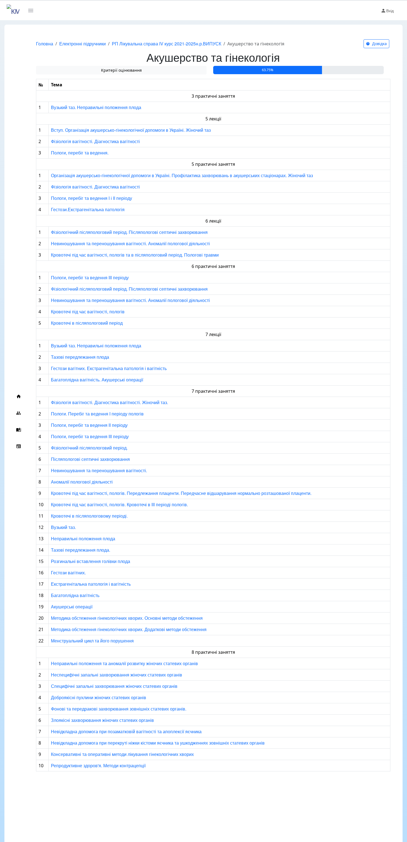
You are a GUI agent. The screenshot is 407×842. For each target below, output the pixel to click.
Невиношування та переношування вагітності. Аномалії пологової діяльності (130, 243)
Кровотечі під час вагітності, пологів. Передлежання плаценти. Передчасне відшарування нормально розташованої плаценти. (181, 493)
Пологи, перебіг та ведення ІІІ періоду (90, 277)
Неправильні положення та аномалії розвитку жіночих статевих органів (124, 663)
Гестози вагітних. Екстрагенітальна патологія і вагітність (109, 368)
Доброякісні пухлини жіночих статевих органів (98, 697)
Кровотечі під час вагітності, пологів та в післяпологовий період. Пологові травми (135, 255)
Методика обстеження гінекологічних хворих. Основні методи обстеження (127, 618)
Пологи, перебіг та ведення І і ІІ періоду (91, 198)
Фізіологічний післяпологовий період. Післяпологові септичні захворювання (129, 232)
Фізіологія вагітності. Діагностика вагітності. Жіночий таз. (109, 402)
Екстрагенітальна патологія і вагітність (91, 584)
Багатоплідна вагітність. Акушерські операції (97, 379)
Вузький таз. (63, 527)
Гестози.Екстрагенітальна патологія (88, 209)
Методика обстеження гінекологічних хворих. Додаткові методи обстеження (129, 629)
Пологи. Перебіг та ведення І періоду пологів (97, 413)
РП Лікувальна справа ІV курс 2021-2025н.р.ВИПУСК (166, 43)
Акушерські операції (71, 606)
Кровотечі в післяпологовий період (87, 323)
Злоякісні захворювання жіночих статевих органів (102, 720)
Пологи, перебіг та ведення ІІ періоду (89, 425)
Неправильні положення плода (83, 538)
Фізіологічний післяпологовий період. (89, 448)
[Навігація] (33, 10)
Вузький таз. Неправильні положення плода (96, 107)
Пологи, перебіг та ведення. (80, 152)
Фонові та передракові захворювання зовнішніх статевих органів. (118, 709)
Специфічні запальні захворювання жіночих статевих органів (114, 686)
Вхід (390, 10)
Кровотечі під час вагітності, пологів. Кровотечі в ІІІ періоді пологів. (119, 504)
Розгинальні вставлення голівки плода (90, 561)
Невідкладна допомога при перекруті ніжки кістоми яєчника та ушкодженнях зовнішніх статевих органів (158, 743)
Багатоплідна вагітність (75, 595)
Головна (44, 43)
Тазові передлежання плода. (80, 550)
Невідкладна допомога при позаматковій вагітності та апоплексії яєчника (126, 731)
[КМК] (13, 10)
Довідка (379, 43)
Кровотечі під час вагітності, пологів (88, 311)
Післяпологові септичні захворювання (90, 459)
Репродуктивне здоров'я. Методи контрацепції (98, 765)
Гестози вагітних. (68, 572)
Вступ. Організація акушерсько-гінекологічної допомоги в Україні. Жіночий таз (131, 130)
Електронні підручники (82, 43)
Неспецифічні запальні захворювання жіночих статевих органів (116, 674)
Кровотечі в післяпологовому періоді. (89, 516)
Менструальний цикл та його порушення (92, 640)
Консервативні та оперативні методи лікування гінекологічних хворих (122, 754)
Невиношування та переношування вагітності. (99, 470)
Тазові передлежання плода (80, 357)
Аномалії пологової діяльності (82, 482)
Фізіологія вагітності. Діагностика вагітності (95, 141)
